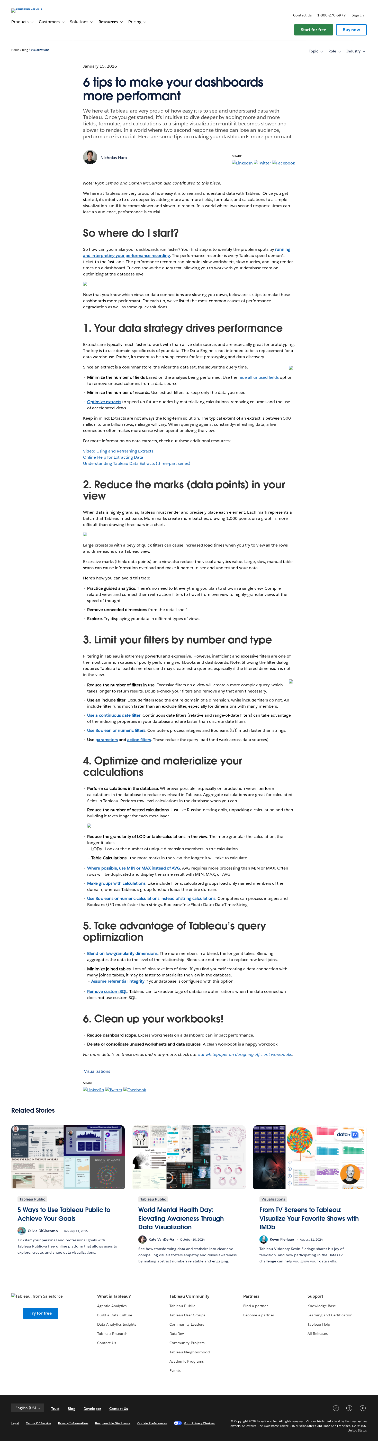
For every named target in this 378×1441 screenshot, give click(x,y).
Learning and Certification (330, 1315)
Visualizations (40, 50)
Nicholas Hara (114, 157)
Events (175, 1370)
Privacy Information (73, 1423)
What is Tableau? (113, 1296)
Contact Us (106, 1343)
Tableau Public (182, 1306)
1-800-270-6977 (331, 15)
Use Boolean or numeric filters (116, 730)
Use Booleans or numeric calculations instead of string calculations (151, 898)
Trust (55, 1408)
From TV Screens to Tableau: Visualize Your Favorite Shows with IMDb (309, 1218)
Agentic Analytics (111, 1306)
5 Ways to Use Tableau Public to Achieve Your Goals (63, 1214)
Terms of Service (38, 1423)
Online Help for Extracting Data (113, 457)
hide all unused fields (258, 377)
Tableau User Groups (187, 1315)
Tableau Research (112, 1333)
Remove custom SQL (107, 991)
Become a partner (258, 1315)
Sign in (358, 15)
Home (15, 50)
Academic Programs (186, 1361)
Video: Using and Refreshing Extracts (118, 451)
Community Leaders (186, 1324)
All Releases (318, 1333)
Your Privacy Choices (199, 1423)
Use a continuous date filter (113, 715)
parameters (106, 739)
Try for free (40, 1313)
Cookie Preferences (152, 1423)
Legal (15, 1423)
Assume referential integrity (118, 981)
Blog (25, 50)
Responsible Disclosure (112, 1423)
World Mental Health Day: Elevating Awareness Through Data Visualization (180, 1218)
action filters (139, 739)
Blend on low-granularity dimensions (122, 953)
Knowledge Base (322, 1306)
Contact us (302, 15)
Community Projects (186, 1343)
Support (315, 1296)
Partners (251, 1296)
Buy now (351, 29)
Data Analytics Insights (116, 1324)
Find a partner (255, 1306)
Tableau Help (319, 1324)
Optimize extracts (104, 401)
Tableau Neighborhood (189, 1352)
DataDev (176, 1333)
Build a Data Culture (114, 1315)
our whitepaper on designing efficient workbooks (245, 1054)
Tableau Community (189, 1296)
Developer (92, 1408)
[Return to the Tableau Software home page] (30, 8)
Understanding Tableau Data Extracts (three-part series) (136, 463)
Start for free (313, 29)
